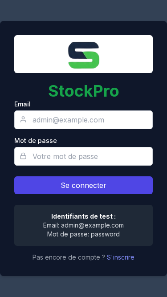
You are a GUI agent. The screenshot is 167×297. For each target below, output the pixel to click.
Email (22, 104)
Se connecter (83, 185)
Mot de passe (35, 140)
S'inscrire (120, 257)
